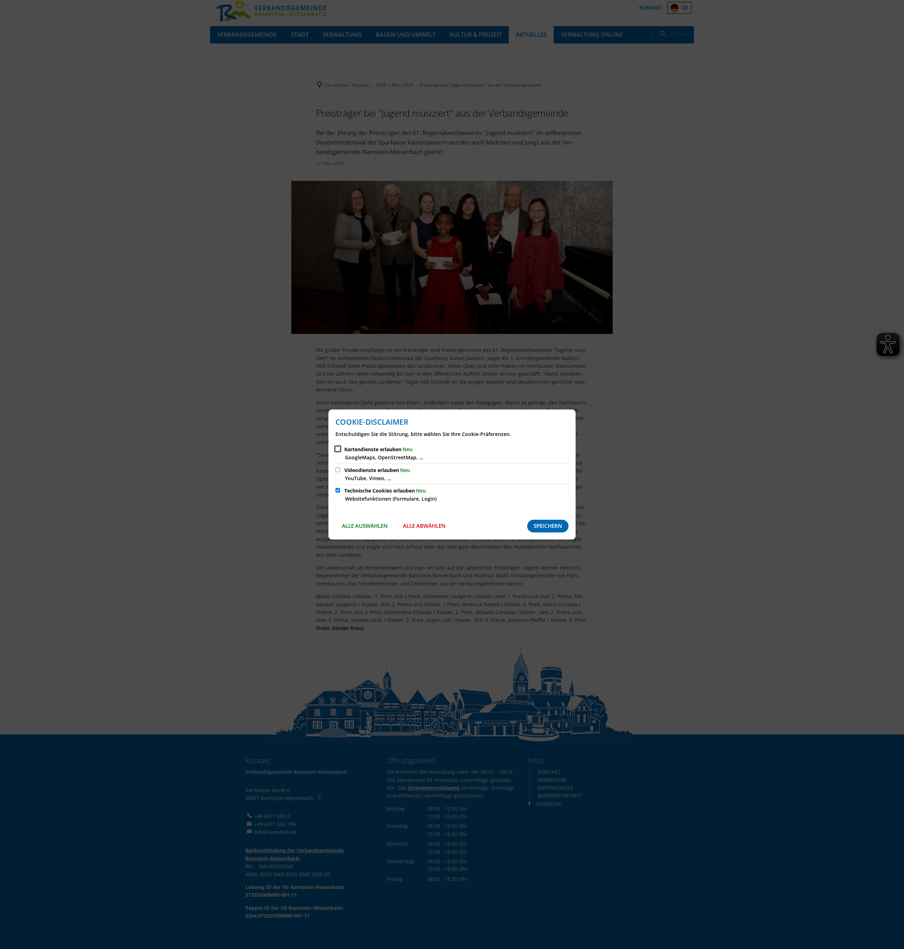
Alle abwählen (424, 525)
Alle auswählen (365, 525)
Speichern (548, 525)
